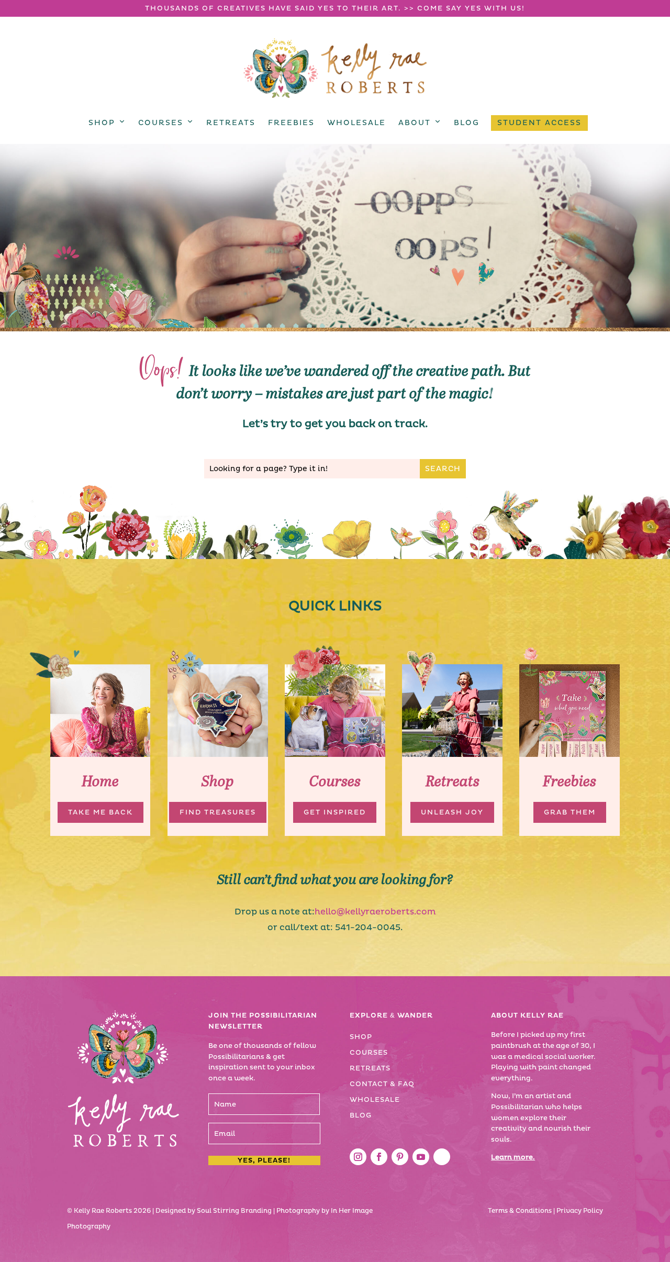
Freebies (291, 122)
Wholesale (356, 122)
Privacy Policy (579, 1211)
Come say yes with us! (471, 8)
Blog (466, 122)
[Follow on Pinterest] (400, 1156)
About (414, 122)
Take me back (100, 812)
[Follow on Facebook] (379, 1156)
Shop (101, 122)
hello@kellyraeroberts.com (375, 912)
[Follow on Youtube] (420, 1156)
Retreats (230, 122)
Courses (160, 122)
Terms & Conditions (520, 1211)
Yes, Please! (264, 1160)
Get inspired (335, 812)
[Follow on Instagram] (358, 1156)
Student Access (539, 122)
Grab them (570, 812)
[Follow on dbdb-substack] (441, 1156)
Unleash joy (452, 812)
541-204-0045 (367, 927)
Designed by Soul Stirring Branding (213, 1211)
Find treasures (218, 812)
